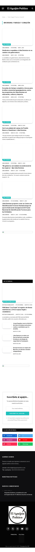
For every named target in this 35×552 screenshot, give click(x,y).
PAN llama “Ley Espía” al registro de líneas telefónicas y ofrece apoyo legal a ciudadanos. (17, 310)
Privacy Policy (17, 420)
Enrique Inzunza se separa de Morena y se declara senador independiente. (22, 349)
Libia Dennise (6, 44)
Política (21, 534)
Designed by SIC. (25, 546)
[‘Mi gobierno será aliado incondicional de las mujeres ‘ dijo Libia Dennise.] (17, 152)
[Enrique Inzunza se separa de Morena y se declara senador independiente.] (6, 350)
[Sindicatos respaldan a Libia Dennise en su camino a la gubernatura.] (17, 36)
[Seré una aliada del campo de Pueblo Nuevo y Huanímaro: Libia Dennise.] (17, 114)
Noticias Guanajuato (9, 301)
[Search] (32, 8)
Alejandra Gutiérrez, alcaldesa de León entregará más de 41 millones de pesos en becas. (18, 493)
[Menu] (3, 8)
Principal (14, 534)
